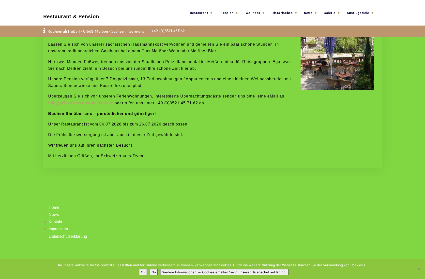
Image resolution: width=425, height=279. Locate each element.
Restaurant (199, 13)
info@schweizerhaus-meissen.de (80, 103)
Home (54, 207)
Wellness (253, 13)
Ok (143, 272)
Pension (226, 13)
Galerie (329, 13)
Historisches (282, 13)
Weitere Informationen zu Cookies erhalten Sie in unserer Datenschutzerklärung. (224, 272)
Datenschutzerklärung (68, 236)
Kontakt (55, 222)
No (154, 272)
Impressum (58, 229)
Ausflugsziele (358, 13)
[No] (418, 268)
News (308, 13)
